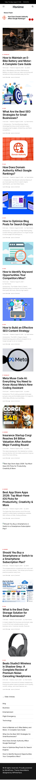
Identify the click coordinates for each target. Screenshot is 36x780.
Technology (6, 54)
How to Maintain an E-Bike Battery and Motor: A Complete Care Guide (17, 61)
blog (5, 108)
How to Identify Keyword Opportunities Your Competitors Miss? (18, 275)
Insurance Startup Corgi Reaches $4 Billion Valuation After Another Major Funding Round (17, 440)
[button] (30, 19)
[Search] (32, 6)
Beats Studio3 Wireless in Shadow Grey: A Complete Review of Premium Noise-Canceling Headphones (17, 670)
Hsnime (18, 6)
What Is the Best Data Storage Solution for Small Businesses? (16, 612)
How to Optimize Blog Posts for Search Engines (18, 222)
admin (28, 67)
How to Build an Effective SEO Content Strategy (18, 329)
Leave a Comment (15, 77)
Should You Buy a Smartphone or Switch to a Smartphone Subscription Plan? (18, 557)
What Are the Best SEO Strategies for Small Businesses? (17, 114)
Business (6, 432)
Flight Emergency (9, 716)
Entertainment (8, 712)
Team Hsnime (29, 121)
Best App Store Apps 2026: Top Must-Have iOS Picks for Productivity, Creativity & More (18, 499)
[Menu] (4, 6)
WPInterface (17, 773)
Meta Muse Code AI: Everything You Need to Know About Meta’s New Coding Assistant (18, 383)
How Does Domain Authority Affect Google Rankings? (18, 17)
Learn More (6, 77)
